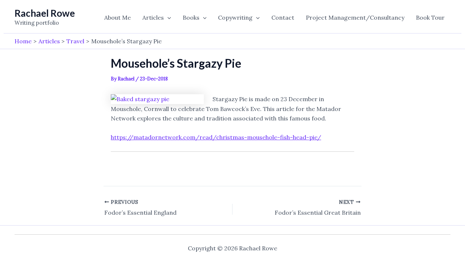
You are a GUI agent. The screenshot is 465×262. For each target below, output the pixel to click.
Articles (153, 17)
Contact (282, 17)
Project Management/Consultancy (355, 17)
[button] (167, 17)
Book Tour (430, 17)
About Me (117, 17)
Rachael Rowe (45, 13)
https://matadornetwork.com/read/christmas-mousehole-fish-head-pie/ (216, 137)
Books (191, 17)
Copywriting (235, 17)
